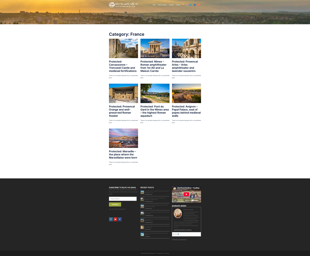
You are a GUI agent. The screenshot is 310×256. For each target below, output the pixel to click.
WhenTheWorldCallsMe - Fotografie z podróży (155, 253)
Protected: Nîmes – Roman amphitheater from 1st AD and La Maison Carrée (153, 66)
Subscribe (115, 204)
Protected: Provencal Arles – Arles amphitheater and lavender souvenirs (185, 66)
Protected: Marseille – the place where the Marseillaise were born (123, 154)
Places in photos (162, 4)
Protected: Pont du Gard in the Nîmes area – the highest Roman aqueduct (154, 111)
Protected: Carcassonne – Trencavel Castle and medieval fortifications (123, 66)
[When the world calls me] (123, 4)
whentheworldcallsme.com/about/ (183, 230)
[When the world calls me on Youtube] (115, 219)
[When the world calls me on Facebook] (120, 219)
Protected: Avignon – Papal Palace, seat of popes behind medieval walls (186, 111)
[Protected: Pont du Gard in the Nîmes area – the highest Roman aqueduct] (155, 93)
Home (154, 4)
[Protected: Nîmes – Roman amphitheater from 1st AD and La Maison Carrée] (155, 48)
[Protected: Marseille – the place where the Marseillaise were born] (123, 138)
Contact (178, 4)
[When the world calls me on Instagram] (111, 219)
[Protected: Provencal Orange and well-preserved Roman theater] (123, 93)
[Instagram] (173, 234)
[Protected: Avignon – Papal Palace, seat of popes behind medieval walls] (186, 93)
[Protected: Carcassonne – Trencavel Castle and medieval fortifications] (123, 48)
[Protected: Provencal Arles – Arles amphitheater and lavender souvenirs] (186, 48)
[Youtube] (178, 234)
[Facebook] (176, 234)
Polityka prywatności (179, 239)
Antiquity (171, 4)
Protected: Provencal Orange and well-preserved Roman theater (122, 111)
